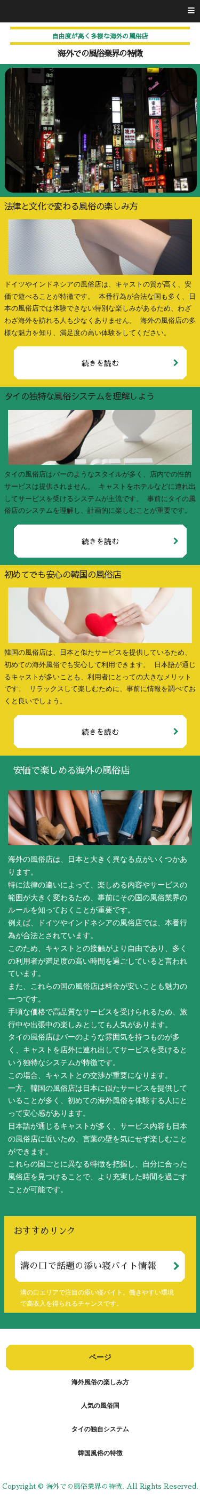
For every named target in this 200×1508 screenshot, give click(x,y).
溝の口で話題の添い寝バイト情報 (88, 1266)
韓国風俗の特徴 (100, 1453)
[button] (100, 11)
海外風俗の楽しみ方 (100, 1382)
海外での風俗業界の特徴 (100, 54)
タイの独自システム (100, 1429)
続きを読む (100, 363)
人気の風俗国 (100, 1405)
